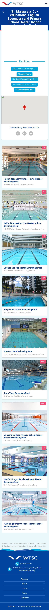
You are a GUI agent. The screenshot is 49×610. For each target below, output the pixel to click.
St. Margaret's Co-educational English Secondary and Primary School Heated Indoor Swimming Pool (24, 546)
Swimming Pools (19, 543)
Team (24, 593)
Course (24, 588)
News (24, 584)
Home (4, 543)
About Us (24, 579)
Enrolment (24, 598)
